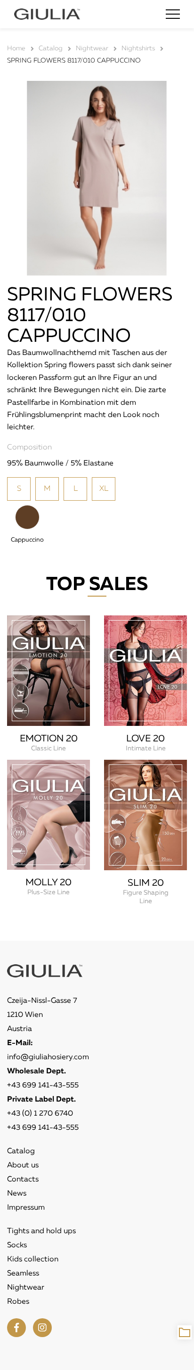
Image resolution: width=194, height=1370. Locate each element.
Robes (18, 1302)
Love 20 (145, 738)
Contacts (23, 1179)
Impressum (26, 1208)
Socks (17, 1245)
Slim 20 (146, 883)
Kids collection (32, 1259)
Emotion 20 (49, 738)
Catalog (21, 1151)
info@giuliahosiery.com (48, 1057)
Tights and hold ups (41, 1231)
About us (23, 1165)
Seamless (23, 1273)
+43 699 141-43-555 (43, 1085)
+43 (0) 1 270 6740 (40, 1114)
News (16, 1193)
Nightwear (25, 1287)
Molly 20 (48, 882)
